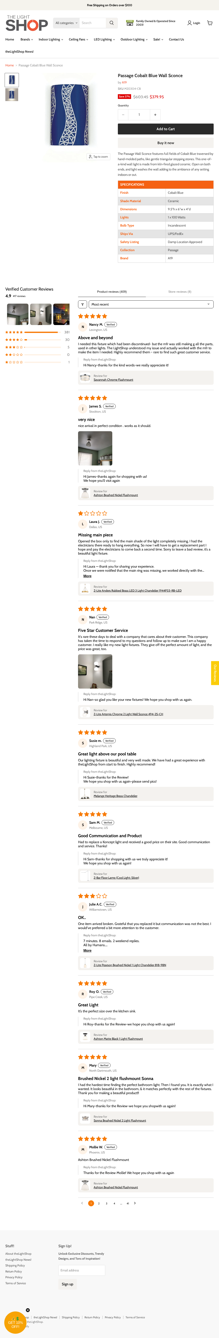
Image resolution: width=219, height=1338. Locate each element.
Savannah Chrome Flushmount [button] (113, 380)
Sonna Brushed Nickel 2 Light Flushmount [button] (120, 1120)
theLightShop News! (19, 52)
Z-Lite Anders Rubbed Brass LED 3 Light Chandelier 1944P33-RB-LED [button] (138, 590)
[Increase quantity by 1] (155, 114)
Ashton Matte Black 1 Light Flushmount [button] (118, 1039)
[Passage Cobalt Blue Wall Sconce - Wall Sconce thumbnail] (12, 80)
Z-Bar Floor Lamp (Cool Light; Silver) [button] (116, 878)
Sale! (157, 39)
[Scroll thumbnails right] (64, 314)
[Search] (111, 23)
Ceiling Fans (77, 39)
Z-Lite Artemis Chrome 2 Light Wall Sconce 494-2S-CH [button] (128, 714)
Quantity (123, 105)
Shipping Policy (15, 1265)
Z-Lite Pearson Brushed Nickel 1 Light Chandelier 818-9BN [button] (130, 965)
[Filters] (82, 304)
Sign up (67, 1284)
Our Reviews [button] (215, 673)
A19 (124, 82)
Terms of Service (15, 1283)
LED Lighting (103, 39)
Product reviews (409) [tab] (112, 291)
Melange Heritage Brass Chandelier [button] (115, 796)
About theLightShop (18, 1254)
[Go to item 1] (17, 314)
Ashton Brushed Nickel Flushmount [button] (116, 495)
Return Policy (13, 1271)
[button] (37, 332)
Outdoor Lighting (133, 39)
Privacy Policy (13, 1277)
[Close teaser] (28, 1310)
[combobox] (93, 23)
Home (9, 39)
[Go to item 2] (41, 314)
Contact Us (176, 39)
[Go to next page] (136, 1203)
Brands (26, 39)
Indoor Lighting (50, 39)
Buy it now (165, 143)
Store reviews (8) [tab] (179, 291)
